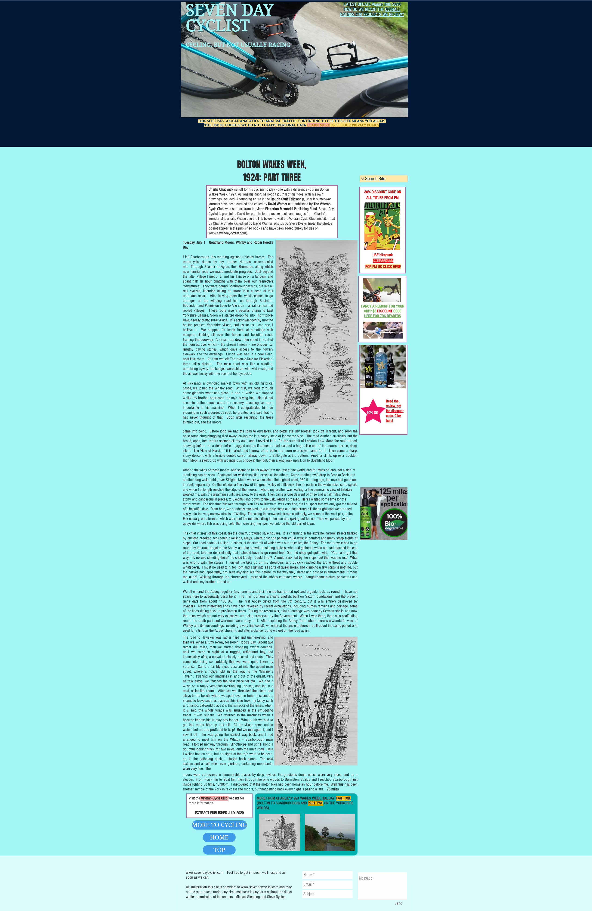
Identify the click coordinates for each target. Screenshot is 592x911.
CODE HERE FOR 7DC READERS (382, 313)
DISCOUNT (384, 311)
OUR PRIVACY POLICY (361, 125)
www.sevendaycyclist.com (227, 233)
